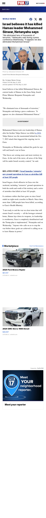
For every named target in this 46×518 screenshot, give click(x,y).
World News (9, 19)
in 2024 (38, 133)
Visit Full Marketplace (36, 246)
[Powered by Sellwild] (40, 368)
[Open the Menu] (4, 3)
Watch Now (40, 3)
